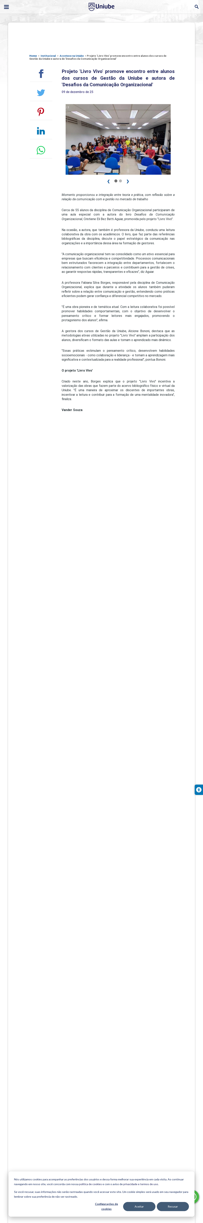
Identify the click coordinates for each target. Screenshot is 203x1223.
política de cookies (90, 1184)
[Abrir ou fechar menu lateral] (6, 7)
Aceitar (139, 1206)
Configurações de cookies (106, 1206)
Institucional (48, 55)
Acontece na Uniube (72, 55)
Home (33, 55)
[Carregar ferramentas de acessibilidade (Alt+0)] (199, 790)
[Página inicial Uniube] (101, 7)
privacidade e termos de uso (140, 1184)
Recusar (173, 1206)
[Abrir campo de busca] (196, 6)
